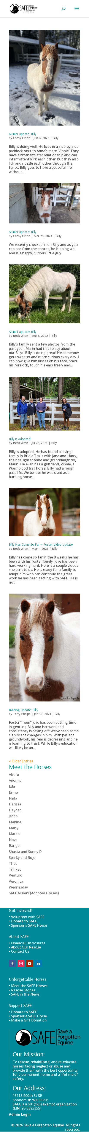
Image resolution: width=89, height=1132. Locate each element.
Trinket (15, 869)
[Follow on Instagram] (20, 963)
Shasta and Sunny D (25, 851)
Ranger (15, 845)
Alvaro (14, 774)
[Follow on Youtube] (29, 963)
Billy (55, 138)
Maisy (13, 828)
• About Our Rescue (25, 947)
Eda (12, 786)
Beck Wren (20, 336)
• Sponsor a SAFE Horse (28, 1016)
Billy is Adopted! (20, 439)
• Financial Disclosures (27, 943)
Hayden (15, 810)
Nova (13, 839)
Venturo (15, 875)
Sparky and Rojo (22, 857)
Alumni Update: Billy (22, 134)
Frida (13, 798)
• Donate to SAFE (23, 921)
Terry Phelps (21, 714)
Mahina (15, 822)
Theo (13, 863)
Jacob (13, 816)
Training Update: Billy (23, 710)
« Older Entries (21, 761)
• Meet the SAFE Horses (28, 985)
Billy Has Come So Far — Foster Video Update (41, 544)
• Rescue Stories (22, 990)
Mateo (14, 833)
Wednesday (18, 887)
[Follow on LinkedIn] (38, 963)
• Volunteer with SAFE (26, 916)
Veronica (16, 881)
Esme (13, 792)
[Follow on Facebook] (12, 963)
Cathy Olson (21, 138)
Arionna (15, 780)
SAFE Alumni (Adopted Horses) (34, 893)
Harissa (15, 804)
